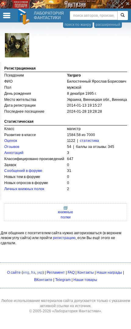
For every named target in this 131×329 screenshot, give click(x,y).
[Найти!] (122, 15)
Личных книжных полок (24, 189)
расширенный (108, 24)
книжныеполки (65, 214)
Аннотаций (13, 153)
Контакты (85, 272)
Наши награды (109, 272)
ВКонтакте (43, 280)
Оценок (10, 141)
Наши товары (85, 280)
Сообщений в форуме (23, 171)
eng (26, 272)
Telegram (63, 280)
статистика (89, 141)
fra (33, 272)
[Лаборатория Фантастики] (24, 17)
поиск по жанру (78, 24)
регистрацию (64, 238)
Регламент (56, 272)
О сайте (14, 272)
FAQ (71, 272)
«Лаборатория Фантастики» (76, 311)
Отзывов (11, 147)
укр (40, 272)
